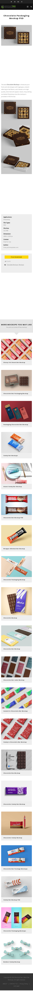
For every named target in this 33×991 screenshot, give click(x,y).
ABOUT (5, 984)
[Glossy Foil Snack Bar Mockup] (16, 349)
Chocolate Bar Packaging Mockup (15, 393)
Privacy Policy (24, 984)
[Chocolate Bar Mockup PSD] (16, 504)
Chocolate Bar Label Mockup (13, 680)
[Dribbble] (21, 2)
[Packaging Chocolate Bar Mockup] (16, 411)
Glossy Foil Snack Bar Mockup (14, 362)
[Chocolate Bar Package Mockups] (16, 855)
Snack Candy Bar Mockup (12, 486)
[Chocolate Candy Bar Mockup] (16, 791)
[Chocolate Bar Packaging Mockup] (16, 380)
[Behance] (18, 2)
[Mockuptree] (8, 7)
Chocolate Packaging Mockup (14, 580)
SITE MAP (16, 986)
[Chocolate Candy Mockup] (16, 823)
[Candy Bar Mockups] (16, 442)
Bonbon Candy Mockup (11, 962)
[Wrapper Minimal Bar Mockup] (16, 535)
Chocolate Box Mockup (11, 773)
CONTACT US (14, 984)
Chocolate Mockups (12, 265)
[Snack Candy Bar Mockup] (16, 473)
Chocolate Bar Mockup (11, 649)
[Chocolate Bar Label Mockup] (16, 666)
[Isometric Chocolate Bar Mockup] (16, 697)
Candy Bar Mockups (10, 455)
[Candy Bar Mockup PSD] (16, 886)
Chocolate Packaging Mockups (14, 931)
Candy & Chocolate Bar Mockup (15, 742)
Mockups (21, 265)
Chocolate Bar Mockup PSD (13, 517)
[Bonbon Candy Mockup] (16, 948)
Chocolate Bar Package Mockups (15, 869)
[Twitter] (11, 2)
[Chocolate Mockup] (16, 601)
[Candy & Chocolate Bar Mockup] (16, 729)
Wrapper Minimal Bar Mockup (14, 549)
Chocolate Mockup (10, 618)
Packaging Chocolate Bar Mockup (15, 424)
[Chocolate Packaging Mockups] (16, 917)
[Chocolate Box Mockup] (16, 760)
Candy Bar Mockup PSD (11, 900)
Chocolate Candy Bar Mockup (14, 804)
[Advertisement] (16, 65)
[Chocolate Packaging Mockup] (16, 566)
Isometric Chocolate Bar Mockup (15, 711)
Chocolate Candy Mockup (12, 838)
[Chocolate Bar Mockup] (16, 635)
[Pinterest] (14, 2)
